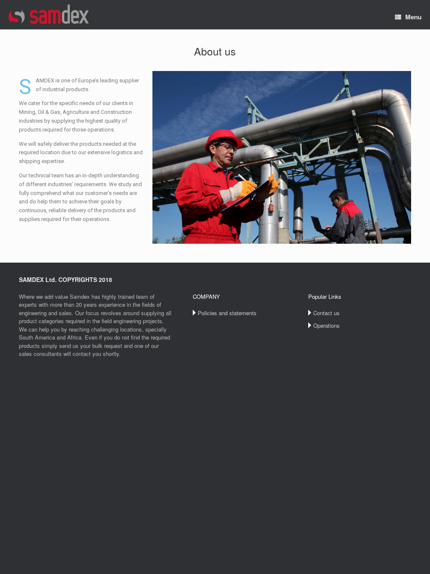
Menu (413, 16)
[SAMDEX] (49, 14)
